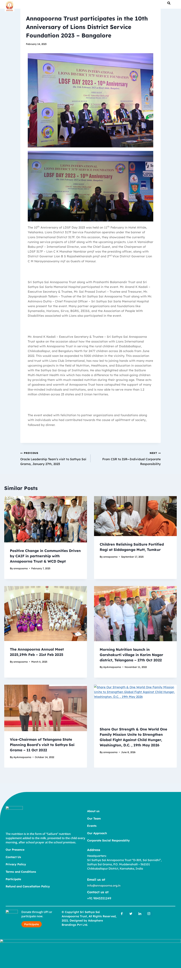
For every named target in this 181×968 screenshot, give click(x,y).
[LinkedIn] (140, 914)
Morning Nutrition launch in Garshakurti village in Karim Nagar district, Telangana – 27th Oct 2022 (131, 654)
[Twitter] (131, 914)
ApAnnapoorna (112, 666)
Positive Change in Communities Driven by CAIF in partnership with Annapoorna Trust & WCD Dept (45, 555)
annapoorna (20, 568)
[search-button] (168, 3)
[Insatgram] (149, 914)
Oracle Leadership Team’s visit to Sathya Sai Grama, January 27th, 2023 (53, 458)
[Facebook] (122, 914)
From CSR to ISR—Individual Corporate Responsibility (131, 458)
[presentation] (45, 519)
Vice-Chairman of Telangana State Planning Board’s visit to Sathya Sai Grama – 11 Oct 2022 (42, 744)
